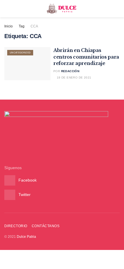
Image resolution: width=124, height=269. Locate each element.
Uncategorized (20, 52)
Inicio (8, 26)
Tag (22, 26)
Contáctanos (45, 226)
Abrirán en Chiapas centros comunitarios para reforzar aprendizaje (86, 56)
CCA (34, 26)
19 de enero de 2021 (73, 77)
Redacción (70, 71)
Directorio (15, 226)
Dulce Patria (26, 237)
